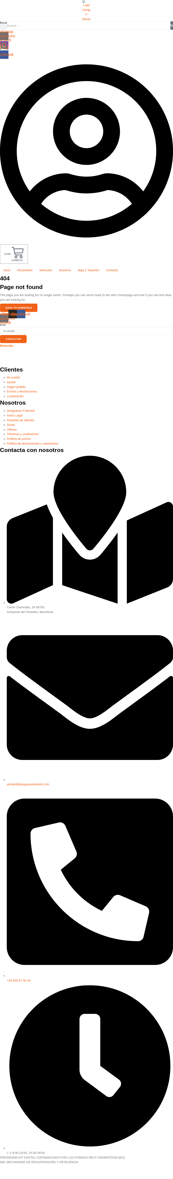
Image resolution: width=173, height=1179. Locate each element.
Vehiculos (45, 270)
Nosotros (65, 270)
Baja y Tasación (88, 270)
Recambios (24, 270)
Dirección (6, 345)
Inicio (6, 270)
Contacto (112, 270)
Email (3, 325)
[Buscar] (171, 25)
